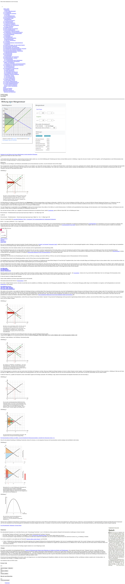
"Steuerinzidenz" (20, 280)
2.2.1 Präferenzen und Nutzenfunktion (11, 25)
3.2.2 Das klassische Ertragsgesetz (10, 46)
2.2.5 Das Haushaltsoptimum (9, 29)
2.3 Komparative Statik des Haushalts (11, 31)
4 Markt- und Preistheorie (9, 62)
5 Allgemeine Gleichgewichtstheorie (11, 74)
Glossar (4, 87)
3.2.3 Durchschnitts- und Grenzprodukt (11, 47)
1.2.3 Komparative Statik (8, 18)
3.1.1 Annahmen (6, 41)
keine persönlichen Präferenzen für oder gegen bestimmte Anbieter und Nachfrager (55, 294)
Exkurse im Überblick (7, 88)
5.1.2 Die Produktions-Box (9, 77)
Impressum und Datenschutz (10, 91)
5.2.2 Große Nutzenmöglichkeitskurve (11, 82)
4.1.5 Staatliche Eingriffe (9, 69)
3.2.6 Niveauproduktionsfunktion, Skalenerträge (13, 50)
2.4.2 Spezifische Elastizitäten (10, 38)
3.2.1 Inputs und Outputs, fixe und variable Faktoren (14, 45)
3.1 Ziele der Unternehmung (10, 40)
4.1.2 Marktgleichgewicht (9, 66)
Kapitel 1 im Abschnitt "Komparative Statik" (48, 244)
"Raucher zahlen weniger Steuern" (33, 539)
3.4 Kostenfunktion (8, 55)
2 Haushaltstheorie (8, 19)
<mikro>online (6, 8)
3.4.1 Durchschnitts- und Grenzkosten (11, 56)
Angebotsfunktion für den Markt (68, 224)
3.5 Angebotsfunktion (8, 59)
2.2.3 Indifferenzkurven (8, 27)
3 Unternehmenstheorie (8, 39)
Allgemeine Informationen (8, 90)
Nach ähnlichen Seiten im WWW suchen (9, 560)
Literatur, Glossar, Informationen (10, 86)
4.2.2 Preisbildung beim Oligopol (11, 73)
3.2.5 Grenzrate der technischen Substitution (12, 49)
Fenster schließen (4, 570)
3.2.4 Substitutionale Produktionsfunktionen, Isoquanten (14, 48)
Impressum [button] (7, 582)
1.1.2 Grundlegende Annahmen (9, 13)
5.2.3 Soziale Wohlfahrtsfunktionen (10, 83)
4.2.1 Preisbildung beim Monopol (11, 72)
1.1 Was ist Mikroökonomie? (10, 11)
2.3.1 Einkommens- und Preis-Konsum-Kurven (13, 32)
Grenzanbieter (76, 272)
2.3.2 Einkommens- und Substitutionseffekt (13, 33)
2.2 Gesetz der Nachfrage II (9, 24)
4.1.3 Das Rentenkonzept (9, 67)
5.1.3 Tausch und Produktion (9, 79)
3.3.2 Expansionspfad (7, 54)
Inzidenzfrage (3, 284)
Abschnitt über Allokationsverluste (39, 535)
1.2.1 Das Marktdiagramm (9, 15)
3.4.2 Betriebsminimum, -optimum (10, 57)
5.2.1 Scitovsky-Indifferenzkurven (10, 81)
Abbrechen (10, 568)
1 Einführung (6, 10)
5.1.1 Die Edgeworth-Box (9, 76)
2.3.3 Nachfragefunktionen (8, 34)
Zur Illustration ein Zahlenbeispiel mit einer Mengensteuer (6, 269)
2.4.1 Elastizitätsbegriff (8, 36)
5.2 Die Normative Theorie (9, 80)
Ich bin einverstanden (5, 580)
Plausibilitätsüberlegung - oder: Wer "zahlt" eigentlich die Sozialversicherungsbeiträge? (8, 288)
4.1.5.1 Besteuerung (4, 95)
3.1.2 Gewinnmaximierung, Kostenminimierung (13, 42)
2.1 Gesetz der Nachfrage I (9, 20)
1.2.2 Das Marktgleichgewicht (9, 17)
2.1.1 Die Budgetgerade (8, 21)
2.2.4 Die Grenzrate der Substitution (10, 28)
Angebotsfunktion (92, 223)
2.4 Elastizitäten (7, 35)
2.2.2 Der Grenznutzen (8, 26)
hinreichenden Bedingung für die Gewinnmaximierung (39, 252)
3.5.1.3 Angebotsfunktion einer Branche (11, 61)
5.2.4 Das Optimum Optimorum (10, 84)
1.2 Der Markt (7, 14)
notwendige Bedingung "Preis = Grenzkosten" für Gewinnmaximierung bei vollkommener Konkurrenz (34, 219)
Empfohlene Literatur (7, 89)
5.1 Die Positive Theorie (9, 75)
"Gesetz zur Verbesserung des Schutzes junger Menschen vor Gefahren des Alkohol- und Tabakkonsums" (46, 550)
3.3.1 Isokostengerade (7, 53)
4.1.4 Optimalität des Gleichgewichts (10, 68)
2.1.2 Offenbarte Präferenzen (9, 22)
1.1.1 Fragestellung (7, 12)
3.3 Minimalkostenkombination (10, 52)
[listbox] (15, 465)
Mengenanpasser (116, 251)
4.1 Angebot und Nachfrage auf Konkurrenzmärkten (14, 63)
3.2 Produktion (7, 43)
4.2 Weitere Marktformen (9, 70)
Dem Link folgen (4, 568)
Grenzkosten (50, 210)
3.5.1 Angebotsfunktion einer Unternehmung (13, 60)
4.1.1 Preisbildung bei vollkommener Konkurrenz (13, 64)
